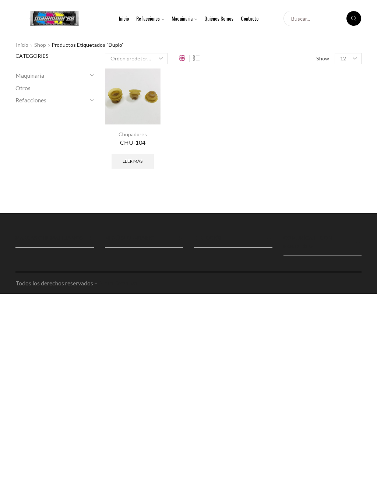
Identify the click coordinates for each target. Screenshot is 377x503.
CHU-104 (132, 142)
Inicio (124, 18)
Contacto (249, 18)
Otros (23, 87)
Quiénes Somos (218, 18)
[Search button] (353, 18)
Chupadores (133, 134)
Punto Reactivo (118, 282)
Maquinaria (182, 18)
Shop (40, 45)
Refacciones (148, 18)
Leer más (132, 161)
